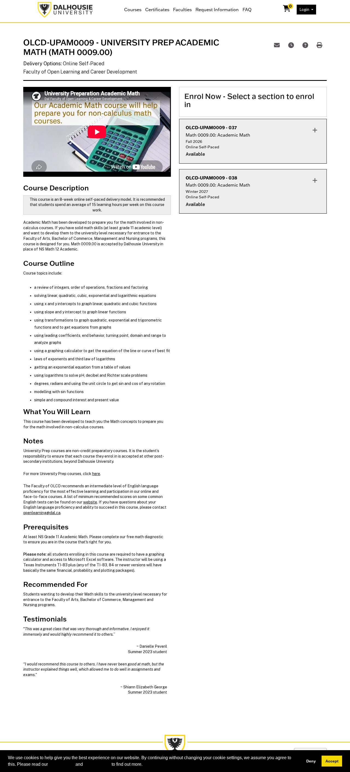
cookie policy (61, 764)
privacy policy (97, 764)
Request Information (217, 9)
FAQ (247, 9)
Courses (132, 9)
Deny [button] (311, 761)
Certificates (157, 9)
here (96, 474)
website (90, 502)
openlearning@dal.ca (41, 513)
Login (304, 9)
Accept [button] (332, 761)
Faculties (182, 9)
